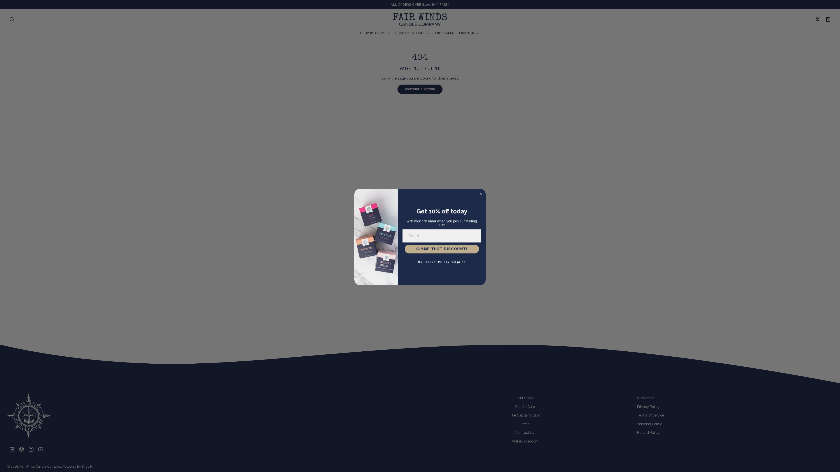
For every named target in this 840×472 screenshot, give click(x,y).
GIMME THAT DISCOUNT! (441, 248)
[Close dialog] (480, 192)
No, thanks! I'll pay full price (442, 261)
